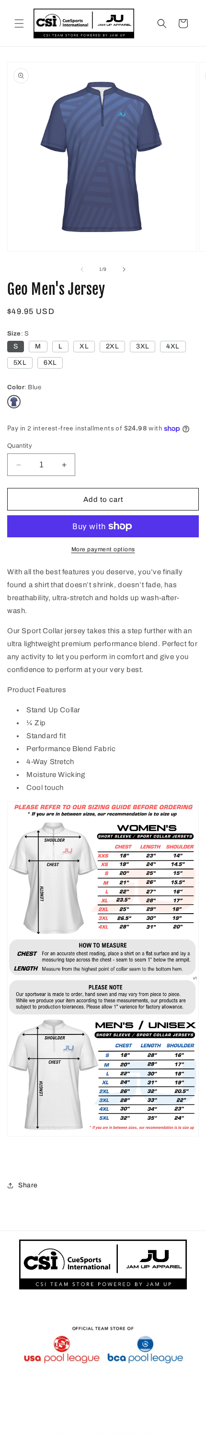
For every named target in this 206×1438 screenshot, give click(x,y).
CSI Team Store (87, 1433)
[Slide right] (124, 269)
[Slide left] (81, 269)
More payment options (103, 549)
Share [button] (28, 1185)
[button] (19, 23)
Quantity (19, 445)
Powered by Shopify (134, 1433)
